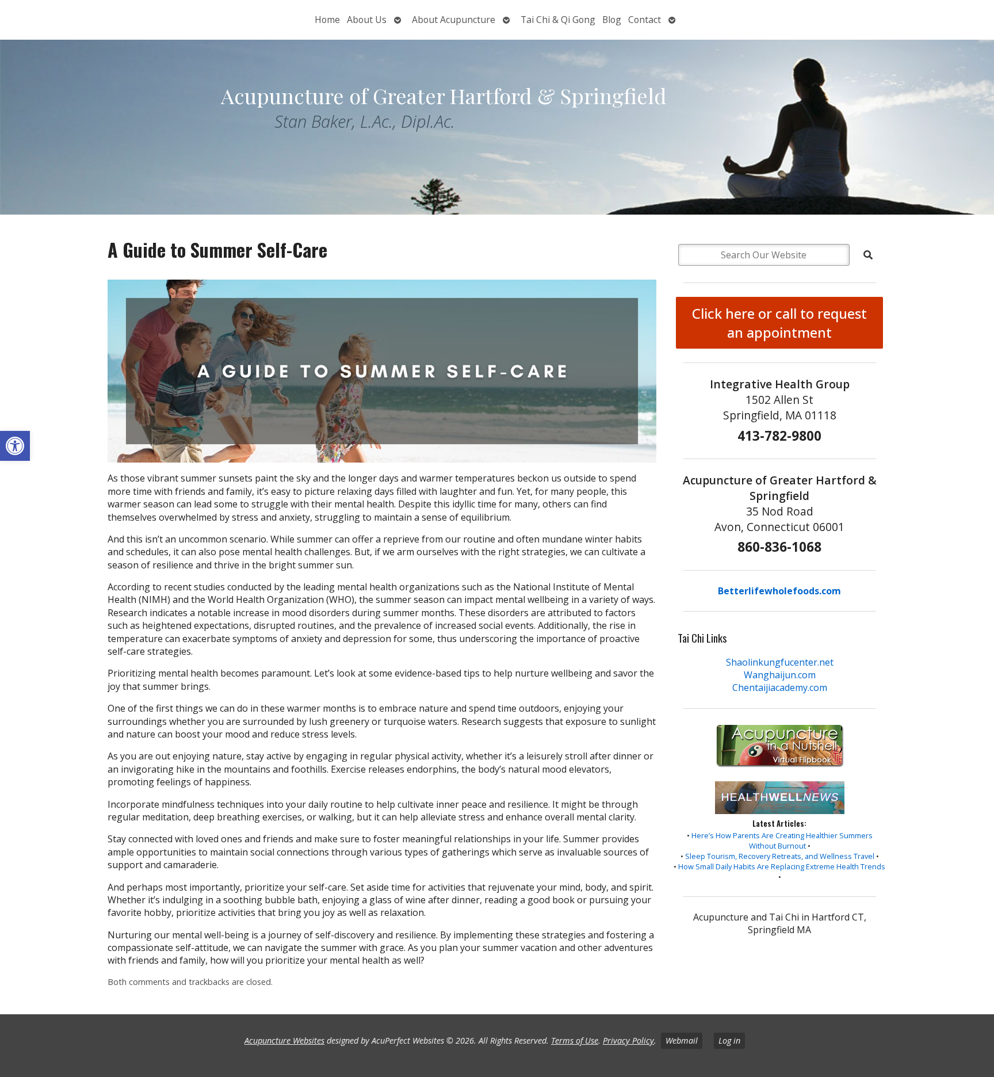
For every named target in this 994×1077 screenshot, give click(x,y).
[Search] (868, 255)
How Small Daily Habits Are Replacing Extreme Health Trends (781, 866)
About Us (367, 19)
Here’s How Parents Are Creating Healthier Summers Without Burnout (782, 840)
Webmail (682, 1040)
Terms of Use (574, 1040)
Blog (611, 19)
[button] (15, 446)
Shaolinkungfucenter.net (780, 662)
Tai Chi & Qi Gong (558, 19)
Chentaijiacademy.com (779, 687)
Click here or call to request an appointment (779, 323)
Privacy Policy (628, 1040)
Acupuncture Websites (284, 1040)
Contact (644, 19)
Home (327, 19)
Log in (729, 1040)
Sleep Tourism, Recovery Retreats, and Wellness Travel (779, 856)
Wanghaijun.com (780, 675)
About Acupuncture (453, 19)
